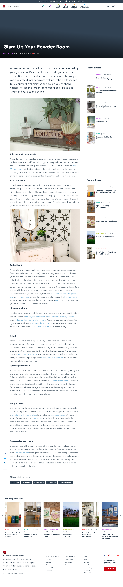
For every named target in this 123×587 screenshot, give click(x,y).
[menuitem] (43, 6)
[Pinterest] (109, 555)
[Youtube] (117, 555)
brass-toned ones (60, 381)
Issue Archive (69, 559)
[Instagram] (113, 555)
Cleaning (27, 529)
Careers (48, 570)
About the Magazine (52, 556)
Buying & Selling (68, 529)
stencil (58, 300)
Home (44, 7)
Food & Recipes (74, 7)
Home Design (39, 482)
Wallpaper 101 (102, 121)
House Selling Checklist (105, 236)
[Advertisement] (103, 162)
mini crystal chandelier (35, 317)
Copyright (49, 562)
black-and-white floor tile (52, 358)
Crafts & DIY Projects (51, 529)
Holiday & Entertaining (84, 7)
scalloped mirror (58, 415)
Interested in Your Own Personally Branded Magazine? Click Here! (61, 1)
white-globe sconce (40, 324)
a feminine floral (22, 297)
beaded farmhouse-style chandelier (62, 317)
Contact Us (68, 562)
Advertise (49, 559)
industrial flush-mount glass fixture (30, 320)
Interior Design (107, 529)
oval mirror (37, 418)
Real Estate (58, 7)
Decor (51, 7)
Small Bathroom (65, 482)
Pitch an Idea (69, 565)
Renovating (52, 482)
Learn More (110, 568)
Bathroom (15, 482)
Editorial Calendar (70, 556)
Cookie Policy (50, 568)
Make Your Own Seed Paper (107, 221)
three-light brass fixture (42, 327)
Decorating (27, 482)
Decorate (8, 53)
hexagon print (70, 297)
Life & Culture (66, 7)
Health (7, 529)
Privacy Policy (50, 565)
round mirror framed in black (24, 415)
